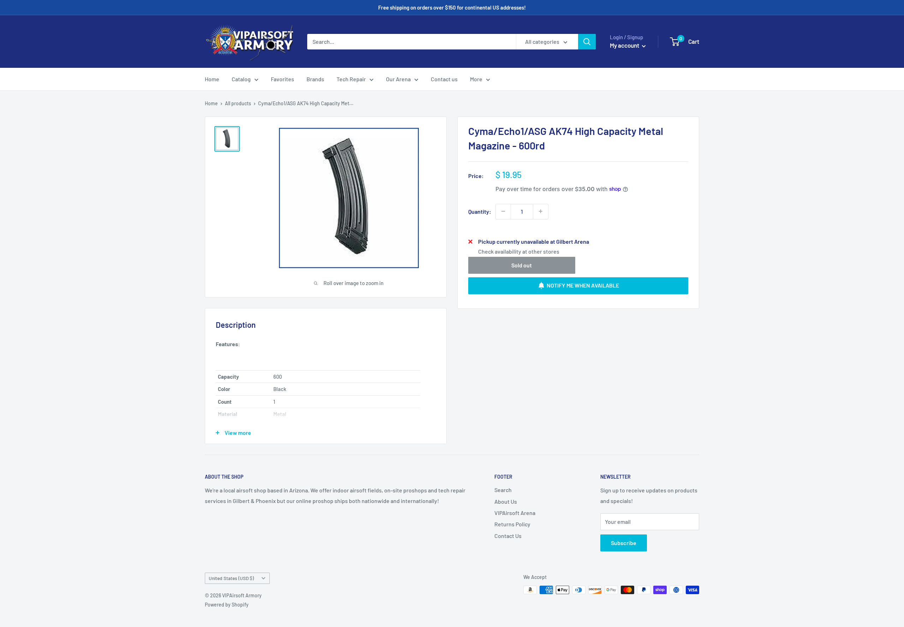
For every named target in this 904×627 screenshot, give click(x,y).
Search (503, 489)
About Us (505, 501)
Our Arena (398, 79)
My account (625, 45)
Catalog (241, 79)
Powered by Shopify (227, 605)
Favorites (282, 79)
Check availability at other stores (518, 251)
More (476, 79)
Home (212, 79)
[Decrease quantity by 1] (503, 211)
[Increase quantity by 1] (540, 211)
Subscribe (623, 542)
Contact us (444, 79)
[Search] (587, 41)
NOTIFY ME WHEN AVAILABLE (583, 285)
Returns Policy (512, 524)
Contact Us (508, 535)
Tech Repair (351, 79)
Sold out (521, 264)
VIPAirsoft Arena (514, 512)
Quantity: (479, 211)
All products (238, 103)
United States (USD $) (231, 578)
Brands (315, 79)
